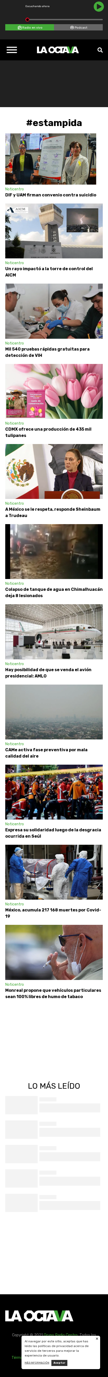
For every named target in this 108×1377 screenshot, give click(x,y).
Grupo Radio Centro (61, 1335)
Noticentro (14, 189)
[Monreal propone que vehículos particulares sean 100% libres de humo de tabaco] (54, 952)
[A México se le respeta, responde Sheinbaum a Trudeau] (54, 471)
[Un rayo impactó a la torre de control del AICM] (54, 231)
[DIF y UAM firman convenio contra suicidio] (50, 159)
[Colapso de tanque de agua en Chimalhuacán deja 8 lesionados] (54, 551)
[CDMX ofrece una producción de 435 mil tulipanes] (54, 391)
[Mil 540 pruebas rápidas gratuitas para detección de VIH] (54, 311)
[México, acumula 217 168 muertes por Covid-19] (54, 872)
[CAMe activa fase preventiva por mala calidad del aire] (54, 712)
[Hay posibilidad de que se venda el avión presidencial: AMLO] (54, 631)
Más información (37, 1362)
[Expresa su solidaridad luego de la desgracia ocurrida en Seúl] (54, 792)
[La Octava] (58, 50)
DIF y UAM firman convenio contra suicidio (50, 194)
